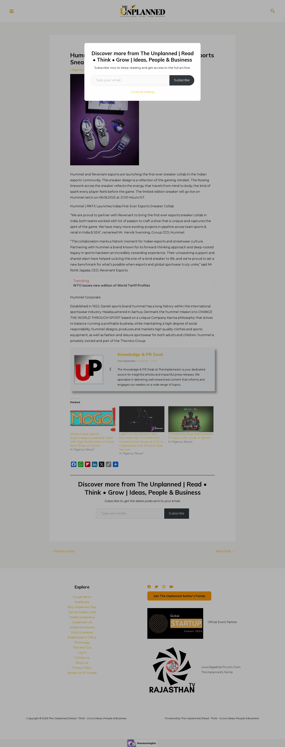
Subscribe (182, 80)
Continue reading (142, 92)
